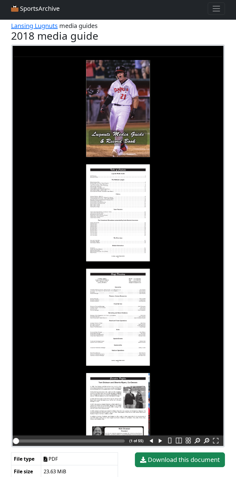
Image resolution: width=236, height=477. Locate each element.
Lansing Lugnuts (34, 26)
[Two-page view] (178, 441)
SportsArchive (39, 8)
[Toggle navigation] (216, 8)
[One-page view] (169, 441)
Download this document (183, 459)
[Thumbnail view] (188, 441)
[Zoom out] (197, 441)
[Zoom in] (206, 441)
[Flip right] (160, 441)
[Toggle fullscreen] (215, 441)
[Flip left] (151, 441)
